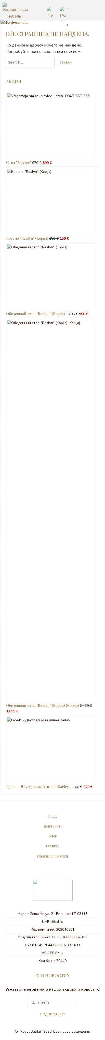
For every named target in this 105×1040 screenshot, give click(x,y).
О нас (52, 816)
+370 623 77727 (36, 11)
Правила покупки (52, 856)
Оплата (52, 845)
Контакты (53, 826)
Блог (52, 835)
